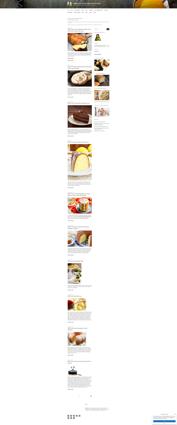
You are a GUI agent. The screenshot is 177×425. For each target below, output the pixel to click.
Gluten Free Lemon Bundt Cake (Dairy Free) (78, 142)
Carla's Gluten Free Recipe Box (87, 3)
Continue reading (70, 60)
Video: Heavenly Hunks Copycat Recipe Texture (101, 126)
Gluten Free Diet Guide (77, 12)
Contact (86, 12)
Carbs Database (70, 12)
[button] (175, 414)
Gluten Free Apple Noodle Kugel (75, 261)
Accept (164, 421)
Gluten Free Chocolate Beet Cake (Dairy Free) (79, 103)
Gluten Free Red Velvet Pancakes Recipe (84, 216)
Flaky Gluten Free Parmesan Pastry (99, 130)
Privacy (164, 423)
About (83, 12)
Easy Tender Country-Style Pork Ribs (99, 121)
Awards (90, 12)
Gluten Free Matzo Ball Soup (74, 296)
